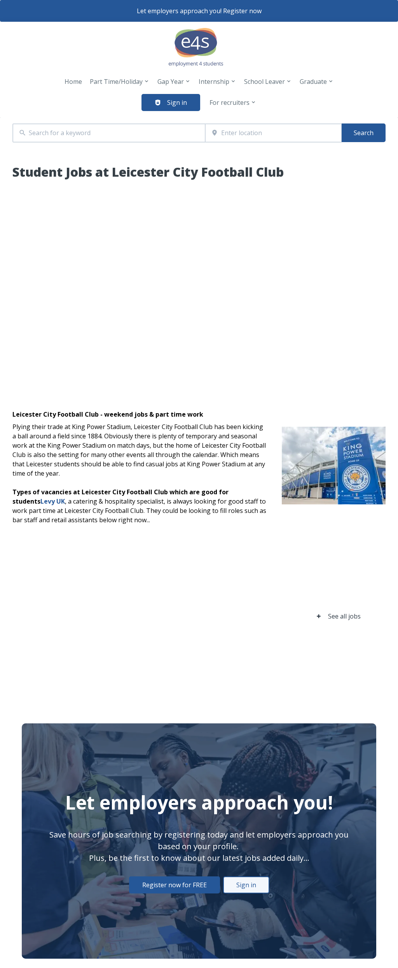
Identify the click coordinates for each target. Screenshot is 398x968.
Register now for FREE (174, 885)
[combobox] (108, 133)
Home (73, 81)
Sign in (246, 885)
